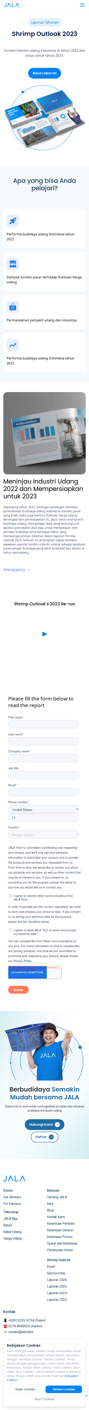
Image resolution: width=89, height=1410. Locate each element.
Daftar (41, 1137)
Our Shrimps (12, 1197)
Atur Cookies (45, 1399)
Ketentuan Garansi (60, 1230)
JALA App (10, 1219)
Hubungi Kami (41, 1124)
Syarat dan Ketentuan (62, 1243)
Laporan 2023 (57, 1300)
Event (51, 1267)
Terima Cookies (64, 1389)
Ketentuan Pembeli (61, 1224)
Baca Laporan (45, 73)
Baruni (7, 1225)
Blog (50, 1210)
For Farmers (12, 1204)
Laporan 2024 (57, 1293)
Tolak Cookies (25, 1389)
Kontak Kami (56, 1217)
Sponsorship (56, 1273)
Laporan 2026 (57, 1280)
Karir (50, 1204)
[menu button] (82, 5)
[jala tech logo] (11, 5)
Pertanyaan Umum (60, 1250)
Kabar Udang (12, 1232)
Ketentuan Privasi (59, 1237)
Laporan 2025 (57, 1286)
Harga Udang (12, 1238)
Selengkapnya (14, 569)
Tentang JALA (57, 1197)
